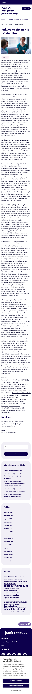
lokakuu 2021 (7, 545)
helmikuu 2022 (8, 535)
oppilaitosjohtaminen (15, 602)
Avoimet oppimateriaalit (9, 642)
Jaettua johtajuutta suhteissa (12, 470)
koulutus (17, 588)
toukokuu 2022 (8, 525)
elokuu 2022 (7, 522)
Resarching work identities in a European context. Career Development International (16, 395)
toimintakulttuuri (15, 609)
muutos (5, 57)
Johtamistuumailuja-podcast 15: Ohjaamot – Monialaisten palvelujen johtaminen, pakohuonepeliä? (14, 483)
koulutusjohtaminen (10, 590)
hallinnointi (9, 579)
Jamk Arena (5, 638)
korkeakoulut (12, 588)
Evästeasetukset (16, 690)
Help (2, 645)
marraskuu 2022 (9, 515)
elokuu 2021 (7, 551)
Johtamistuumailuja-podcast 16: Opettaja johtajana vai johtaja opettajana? (13, 476)
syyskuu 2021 (7, 548)
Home (3, 19)
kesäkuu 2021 (8, 554)
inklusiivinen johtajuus (9, 581)
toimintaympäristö (8, 611)
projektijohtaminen (21, 607)
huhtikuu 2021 (8, 561)
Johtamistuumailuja (16, 586)
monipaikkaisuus (7, 595)
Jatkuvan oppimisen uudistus (10, 406)
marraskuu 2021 (8, 541)
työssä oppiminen (16, 611)
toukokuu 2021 (8, 557)
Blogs (27, 2)
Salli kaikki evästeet (16, 680)
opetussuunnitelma (8, 599)
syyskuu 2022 (8, 519)
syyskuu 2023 (8, 512)
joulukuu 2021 (8, 538)
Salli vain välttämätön (16, 685)
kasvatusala (6, 588)
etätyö (5, 579)
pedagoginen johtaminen (11, 605)
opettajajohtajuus (12, 598)
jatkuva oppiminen (18, 581)
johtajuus (25, 581)
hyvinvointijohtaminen (17, 579)
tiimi (5, 609)
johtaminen (10, 584)
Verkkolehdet (5, 649)
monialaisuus (20, 590)
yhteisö (22, 611)
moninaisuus (16, 593)
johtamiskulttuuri (19, 583)
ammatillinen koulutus (11, 577)
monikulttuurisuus (8, 593)
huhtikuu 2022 (8, 528)
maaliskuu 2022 (8, 532)
